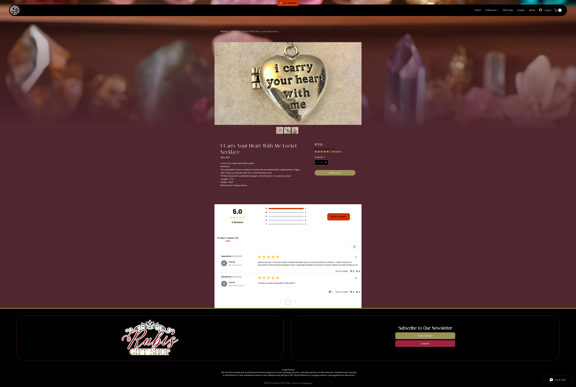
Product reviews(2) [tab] (227, 237)
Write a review (338, 216)
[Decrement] (317, 162)
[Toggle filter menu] (354, 246)
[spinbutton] (321, 162)
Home (224, 31)
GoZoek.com (306, 383)
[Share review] (356, 257)
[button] (492, 10)
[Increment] (326, 162)
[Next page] (295, 302)
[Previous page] (281, 302)
